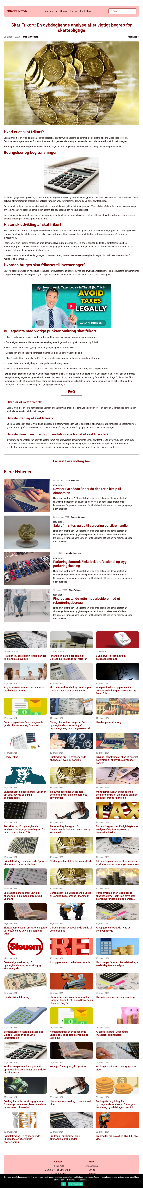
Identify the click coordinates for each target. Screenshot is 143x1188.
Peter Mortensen (30, 36)
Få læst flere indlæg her (71, 461)
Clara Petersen (72, 480)
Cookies (73, 11)
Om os (63, 11)
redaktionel (133, 36)
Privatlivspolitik (75, 1184)
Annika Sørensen (78, 517)
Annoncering (51, 11)
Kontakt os (85, 11)
